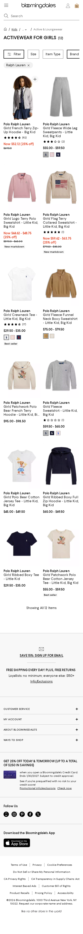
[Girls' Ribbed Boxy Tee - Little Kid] (22, 543)
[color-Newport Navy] (58, 154)
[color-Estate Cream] (52, 336)
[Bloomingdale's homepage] (6, 29)
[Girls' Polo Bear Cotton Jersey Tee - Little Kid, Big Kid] (22, 466)
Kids (14, 29)
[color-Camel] (46, 336)
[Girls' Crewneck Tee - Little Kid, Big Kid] (22, 283)
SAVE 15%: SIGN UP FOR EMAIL (41, 655)
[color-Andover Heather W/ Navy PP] (46, 433)
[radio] (46, 154)
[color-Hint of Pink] (52, 154)
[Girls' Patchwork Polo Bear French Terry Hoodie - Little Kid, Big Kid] (22, 375)
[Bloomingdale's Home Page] (38, 5)
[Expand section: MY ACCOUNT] (41, 719)
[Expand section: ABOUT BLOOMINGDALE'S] (41, 730)
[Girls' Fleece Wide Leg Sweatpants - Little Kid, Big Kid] (61, 97)
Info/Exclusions (41, 681)
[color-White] (6, 337)
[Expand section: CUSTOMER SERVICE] (41, 709)
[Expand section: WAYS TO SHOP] (41, 740)
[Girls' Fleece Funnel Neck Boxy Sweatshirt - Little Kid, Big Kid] (61, 283)
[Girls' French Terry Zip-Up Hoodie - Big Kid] (22, 97)
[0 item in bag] (76, 5)
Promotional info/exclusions (38, 788)
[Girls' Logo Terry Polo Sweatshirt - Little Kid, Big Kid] (22, 187)
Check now (64, 788)
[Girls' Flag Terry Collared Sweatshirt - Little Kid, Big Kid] (61, 187)
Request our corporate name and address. (46, 903)
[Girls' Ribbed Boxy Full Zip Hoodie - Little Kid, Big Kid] (61, 466)
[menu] (6, 5)
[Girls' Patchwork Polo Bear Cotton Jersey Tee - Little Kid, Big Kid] (61, 543)
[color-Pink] (12, 337)
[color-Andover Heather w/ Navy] (46, 154)
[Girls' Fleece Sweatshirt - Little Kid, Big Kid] (61, 375)
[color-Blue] (19, 337)
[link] (22, 135)
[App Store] (17, 842)
